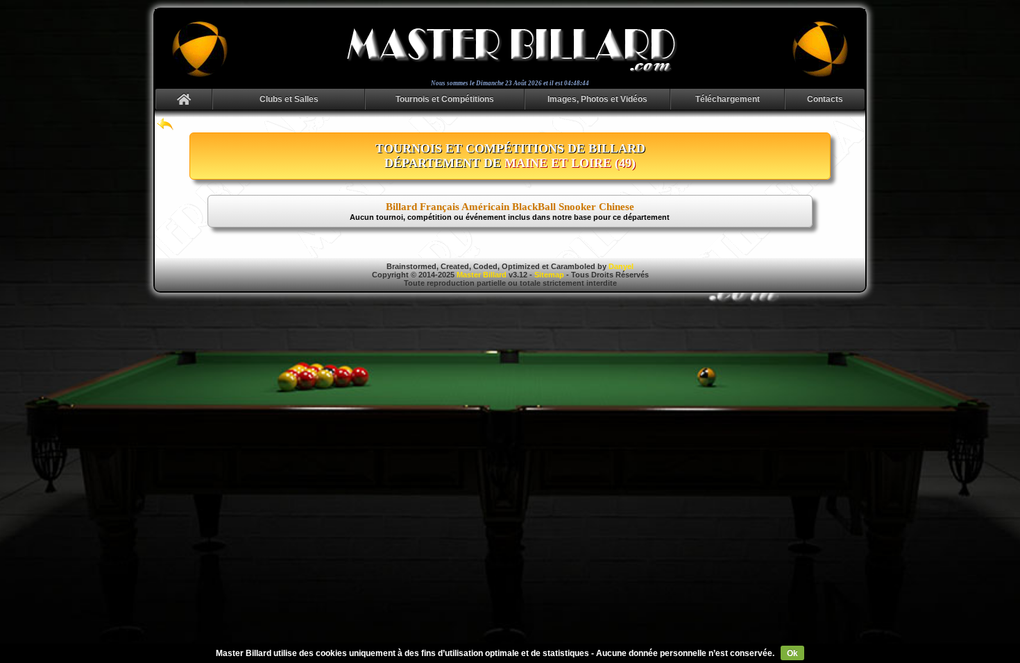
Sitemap (549, 274)
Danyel (621, 266)
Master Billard (482, 274)
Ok (792, 653)
